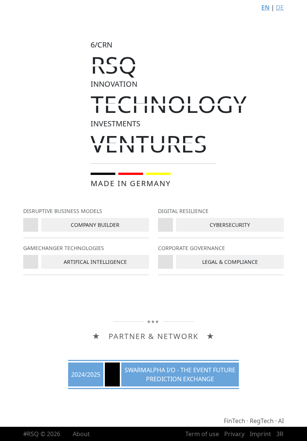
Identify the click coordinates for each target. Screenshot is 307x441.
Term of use (202, 434)
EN (265, 7)
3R (279, 434)
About (81, 434)
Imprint (260, 434)
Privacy (234, 434)
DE (280, 7)
